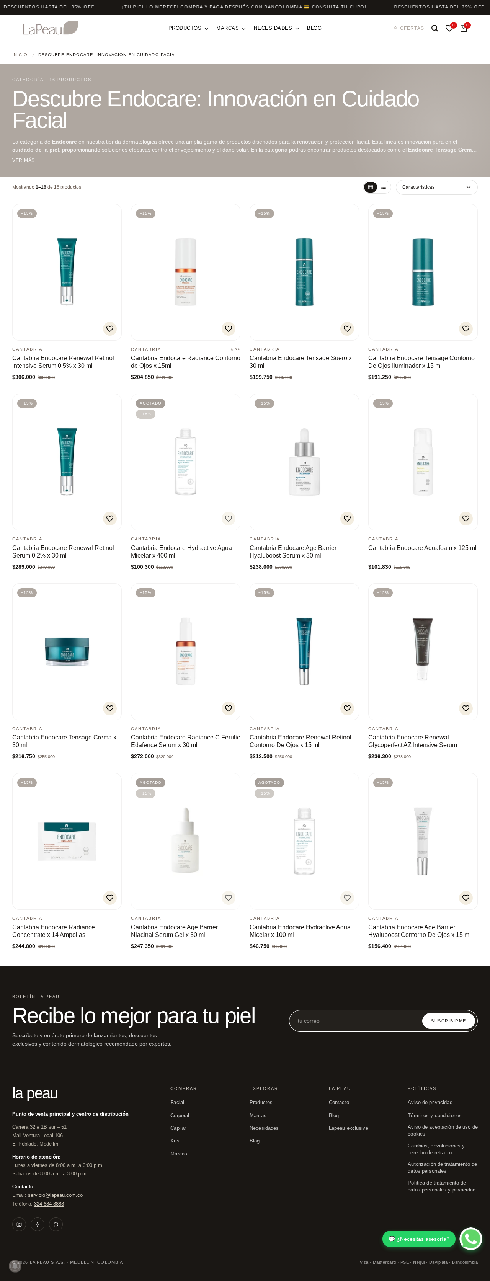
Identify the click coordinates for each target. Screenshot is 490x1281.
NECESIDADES (264, 1128)
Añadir (38, 330)
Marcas (178, 1154)
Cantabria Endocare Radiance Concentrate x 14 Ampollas (53, 931)
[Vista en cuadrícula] (370, 187)
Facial (177, 1102)
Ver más (23, 160)
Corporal (179, 1115)
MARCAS (258, 1115)
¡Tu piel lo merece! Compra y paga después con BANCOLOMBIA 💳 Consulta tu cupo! (244, 7)
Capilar (178, 1128)
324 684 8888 (49, 1204)
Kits (175, 1141)
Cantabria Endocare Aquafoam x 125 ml (422, 548)
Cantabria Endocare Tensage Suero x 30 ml (301, 362)
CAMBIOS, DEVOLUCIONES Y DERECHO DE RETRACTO (436, 1149)
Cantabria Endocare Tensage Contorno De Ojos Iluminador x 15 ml (421, 362)
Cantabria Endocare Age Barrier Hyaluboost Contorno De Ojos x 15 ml (419, 931)
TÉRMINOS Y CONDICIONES (435, 1115)
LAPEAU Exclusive (348, 1128)
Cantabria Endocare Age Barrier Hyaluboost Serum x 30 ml (293, 552)
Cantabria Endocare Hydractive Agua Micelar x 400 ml (181, 552)
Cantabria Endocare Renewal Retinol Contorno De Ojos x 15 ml (300, 741)
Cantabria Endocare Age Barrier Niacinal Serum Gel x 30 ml (174, 931)
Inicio (20, 54)
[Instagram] (19, 1224)
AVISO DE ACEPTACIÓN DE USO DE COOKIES (443, 1130)
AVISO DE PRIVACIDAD (430, 1102)
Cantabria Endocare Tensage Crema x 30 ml (64, 741)
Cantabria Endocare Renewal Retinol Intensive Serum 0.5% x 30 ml (63, 362)
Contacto (339, 1102)
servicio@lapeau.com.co (55, 1195)
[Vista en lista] (383, 187)
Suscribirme (448, 1020)
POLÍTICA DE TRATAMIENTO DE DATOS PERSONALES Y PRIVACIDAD (441, 1186)
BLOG (255, 1141)
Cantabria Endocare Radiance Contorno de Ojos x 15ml (185, 362)
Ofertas (412, 28)
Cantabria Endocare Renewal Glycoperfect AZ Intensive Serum (412, 741)
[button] (110, 329)
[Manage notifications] (15, 1266)
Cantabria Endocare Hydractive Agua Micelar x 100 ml (300, 931)
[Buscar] (434, 28)
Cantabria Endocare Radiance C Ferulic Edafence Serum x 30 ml (185, 741)
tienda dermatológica (131, 142)
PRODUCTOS (261, 1102)
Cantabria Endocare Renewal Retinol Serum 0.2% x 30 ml (63, 552)
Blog (334, 1115)
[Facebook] (37, 1224)
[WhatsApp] (56, 1224)
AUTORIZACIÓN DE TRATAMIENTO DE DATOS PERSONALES (442, 1168)
